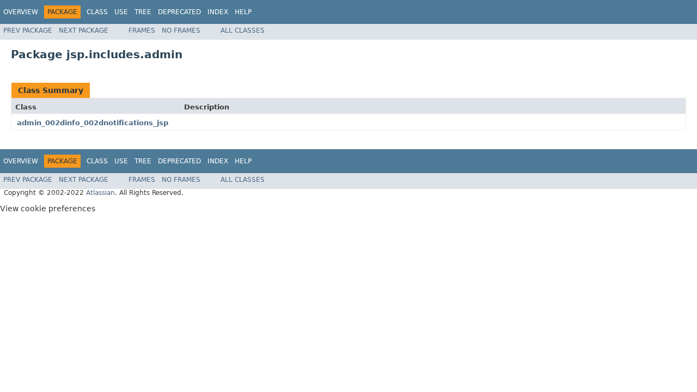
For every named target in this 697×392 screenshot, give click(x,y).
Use (121, 12)
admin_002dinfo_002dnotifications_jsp (92, 123)
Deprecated (179, 12)
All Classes (243, 30)
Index (217, 12)
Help (243, 12)
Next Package (83, 30)
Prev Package (27, 30)
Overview (20, 12)
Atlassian (100, 193)
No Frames (181, 30)
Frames (142, 30)
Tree (142, 12)
